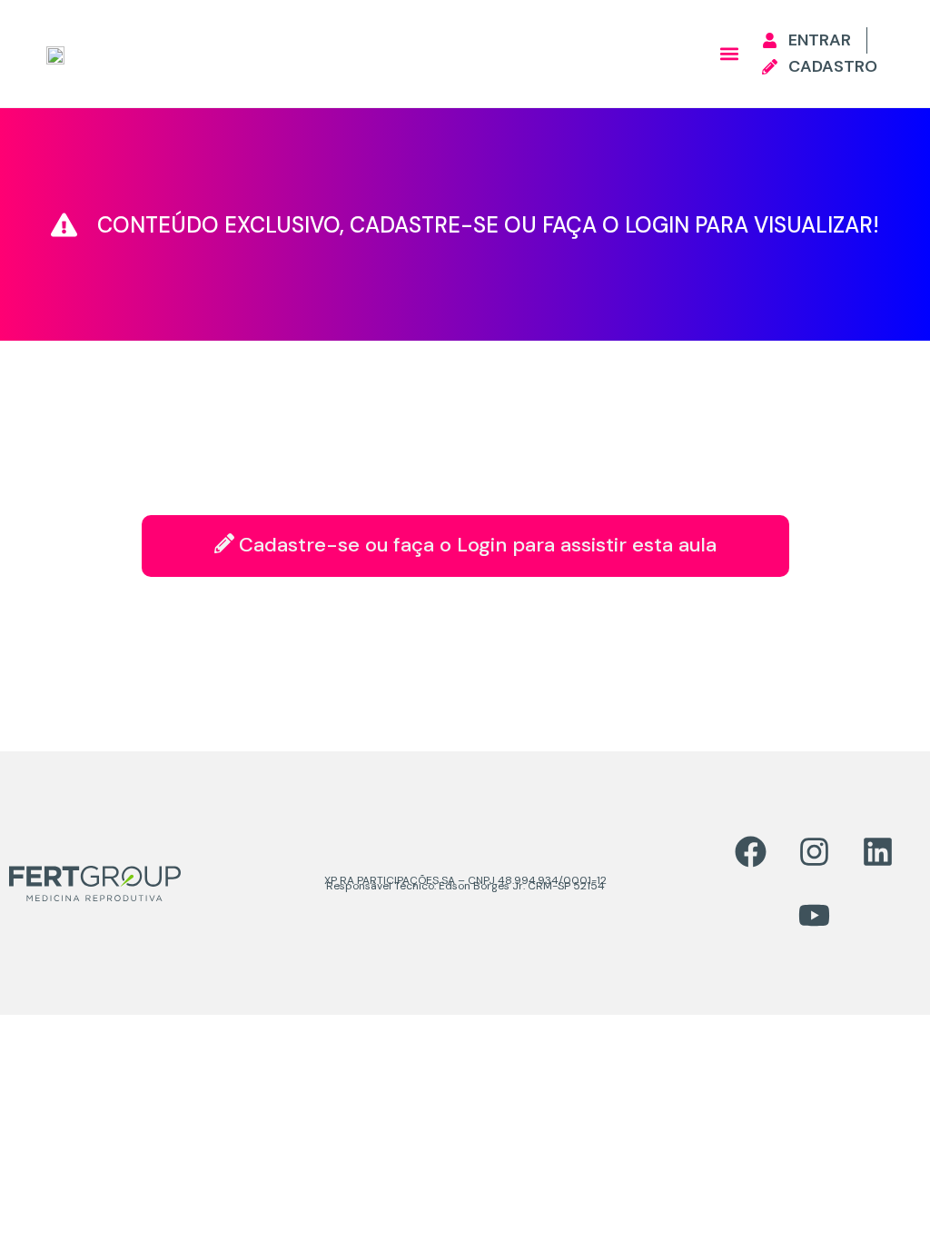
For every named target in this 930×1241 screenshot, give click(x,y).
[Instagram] (814, 851)
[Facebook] (750, 851)
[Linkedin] (877, 851)
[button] (729, 54)
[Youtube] (814, 915)
